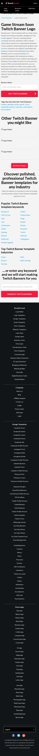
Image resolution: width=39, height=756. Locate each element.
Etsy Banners (19, 592)
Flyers (20, 556)
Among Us (5, 212)
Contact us (19, 402)
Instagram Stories (19, 456)
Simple (22, 222)
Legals (19, 405)
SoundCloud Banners (19, 490)
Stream (23, 225)
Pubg (22, 218)
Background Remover (19, 365)
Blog (19, 395)
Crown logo (19, 643)
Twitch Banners (6, 18)
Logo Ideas (19, 333)
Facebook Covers (19, 435)
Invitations (19, 570)
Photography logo (19, 699)
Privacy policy (19, 409)
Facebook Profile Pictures (19, 446)
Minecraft (5, 239)
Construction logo (19, 639)
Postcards (19, 560)
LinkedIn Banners (19, 463)
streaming (5, 107)
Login (19, 416)
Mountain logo (19, 689)
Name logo (19, 696)
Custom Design (19, 354)
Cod (2, 222)
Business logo (19, 625)
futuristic (19, 107)
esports (12, 107)
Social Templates (19, 322)
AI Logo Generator (19, 361)
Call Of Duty (5, 215)
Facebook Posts (19, 428)
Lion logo (19, 685)
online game (27, 107)
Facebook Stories (19, 431)
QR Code (19, 595)
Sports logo (19, 717)
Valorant (23, 236)
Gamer (3, 229)
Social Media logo (19, 714)
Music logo (19, 692)
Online (22, 212)
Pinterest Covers (19, 478)
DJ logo (19, 648)
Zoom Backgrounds (19, 540)
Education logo (20, 659)
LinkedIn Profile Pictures (19, 471)
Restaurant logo (19, 707)
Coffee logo (19, 632)
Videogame (24, 239)
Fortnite (4, 264)
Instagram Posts (19, 449)
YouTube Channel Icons (19, 536)
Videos (19, 581)
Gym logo (19, 676)
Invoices (19, 549)
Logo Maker (6, 9)
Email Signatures (19, 545)
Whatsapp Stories (19, 522)
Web (22, 257)
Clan (2, 218)
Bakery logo (20, 614)
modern (4, 38)
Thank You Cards (19, 574)
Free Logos (19, 344)
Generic (4, 236)
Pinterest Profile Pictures (19, 481)
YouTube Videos (19, 533)
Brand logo (19, 621)
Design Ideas (19, 336)
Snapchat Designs (19, 487)
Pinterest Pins (19, 474)
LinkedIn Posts (19, 467)
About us (19, 391)
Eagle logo (19, 655)
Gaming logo (19, 673)
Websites (31, 8)
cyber (27, 104)
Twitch (23, 232)
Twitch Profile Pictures (19, 511)
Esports (4, 260)
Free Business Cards (19, 347)
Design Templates (19, 319)
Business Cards (18, 9)
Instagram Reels (19, 453)
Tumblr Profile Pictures (19, 501)
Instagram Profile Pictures (19, 460)
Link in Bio (19, 372)
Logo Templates (19, 315)
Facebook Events (19, 438)
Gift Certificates (19, 567)
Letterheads (19, 588)
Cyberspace (5, 225)
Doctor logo (19, 651)
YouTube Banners (19, 526)
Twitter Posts (19, 519)
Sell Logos (19, 412)
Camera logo (19, 628)
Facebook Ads (19, 442)
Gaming (4, 232)
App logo (19, 611)
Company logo (19, 635)
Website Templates (19, 329)
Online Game (25, 215)
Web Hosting (25, 260)
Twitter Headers (19, 515)
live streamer (6, 109)
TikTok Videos (19, 497)
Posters (19, 563)
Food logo (19, 669)
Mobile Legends (7, 242)
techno (4, 48)
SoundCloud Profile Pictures (19, 494)
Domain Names (20, 379)
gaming (25, 51)
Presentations (19, 599)
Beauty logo (19, 618)
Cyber (3, 257)
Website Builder (19, 369)
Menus (19, 552)
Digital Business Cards (19, 376)
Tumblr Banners (19, 504)
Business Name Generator (19, 358)
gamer (22, 104)
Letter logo (19, 680)
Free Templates (19, 351)
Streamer (23, 229)
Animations (19, 584)
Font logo (19, 666)
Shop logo (19, 710)
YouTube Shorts (19, 529)
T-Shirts (19, 577)
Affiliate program (19, 398)
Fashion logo (19, 662)
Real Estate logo (19, 703)
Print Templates (19, 326)
